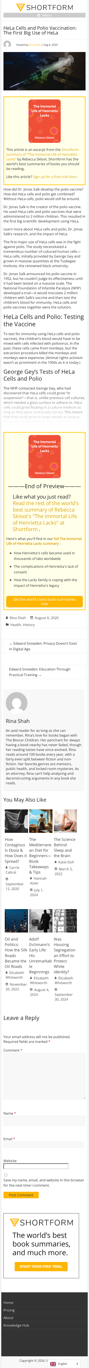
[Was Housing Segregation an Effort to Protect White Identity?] (65, 911)
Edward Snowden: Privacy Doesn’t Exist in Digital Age (43, 646)
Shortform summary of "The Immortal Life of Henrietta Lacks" (42, 154)
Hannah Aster (38, 880)
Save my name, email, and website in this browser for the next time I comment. (43, 1183)
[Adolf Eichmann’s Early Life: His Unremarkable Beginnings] (40, 911)
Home (8, 1302)
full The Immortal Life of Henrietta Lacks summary (44, 541)
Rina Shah (35, 45)
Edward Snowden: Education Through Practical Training (39, 672)
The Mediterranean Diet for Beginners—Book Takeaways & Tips (40, 856)
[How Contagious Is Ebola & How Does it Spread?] (16, 811)
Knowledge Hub (16, 1325)
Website (10, 1160)
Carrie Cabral (12, 870)
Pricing (9, 1310)
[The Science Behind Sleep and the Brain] (65, 811)
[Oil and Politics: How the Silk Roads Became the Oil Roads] (16, 911)
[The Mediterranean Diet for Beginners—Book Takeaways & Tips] (40, 811)
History (29, 624)
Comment (12, 1050)
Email (9, 1138)
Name (9, 1113)
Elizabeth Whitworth (15, 975)
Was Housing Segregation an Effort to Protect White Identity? (64, 955)
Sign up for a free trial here (55, 176)
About (8, 1317)
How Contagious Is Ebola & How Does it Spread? (16, 850)
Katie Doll (66, 862)
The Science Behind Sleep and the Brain (64, 847)
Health (15, 624)
